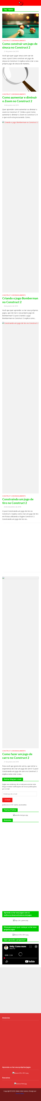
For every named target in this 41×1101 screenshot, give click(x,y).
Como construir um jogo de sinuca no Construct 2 (19, 45)
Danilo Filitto (20, 1093)
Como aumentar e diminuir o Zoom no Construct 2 (19, 99)
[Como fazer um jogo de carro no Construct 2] (20, 662)
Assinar (7, 800)
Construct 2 (7, 41)
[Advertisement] (20, 547)
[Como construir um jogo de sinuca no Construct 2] (20, 25)
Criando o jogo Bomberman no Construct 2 (20, 300)
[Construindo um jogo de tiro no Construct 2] (20, 407)
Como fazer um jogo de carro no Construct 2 (17, 755)
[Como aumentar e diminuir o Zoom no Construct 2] (20, 79)
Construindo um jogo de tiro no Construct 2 (17, 501)
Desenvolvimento (19, 41)
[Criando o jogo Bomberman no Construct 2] (20, 206)
